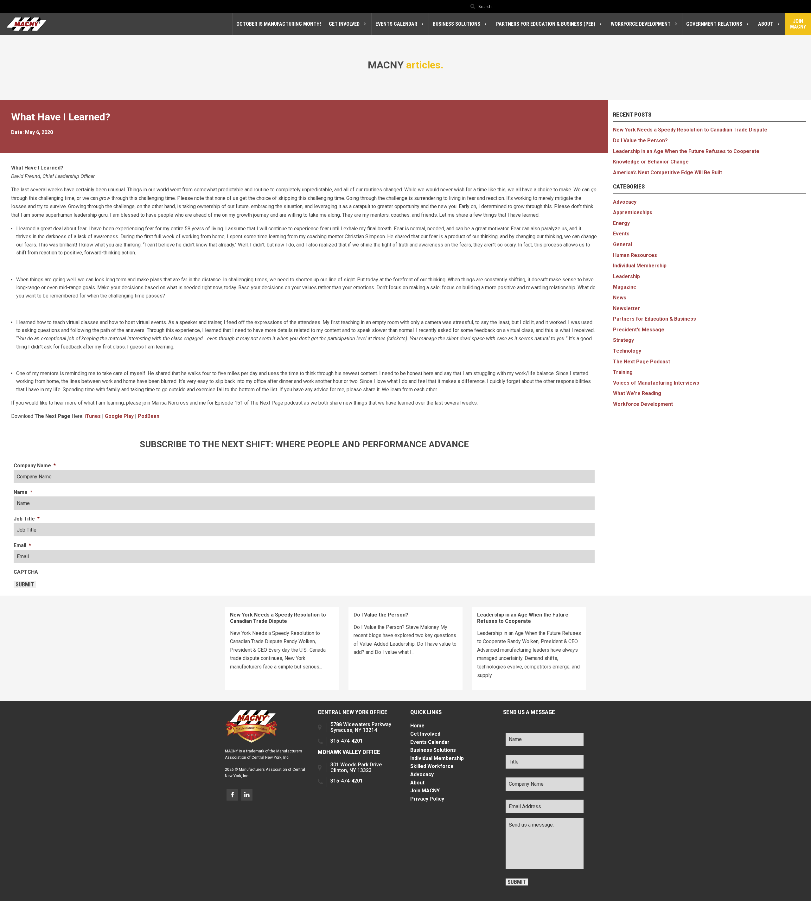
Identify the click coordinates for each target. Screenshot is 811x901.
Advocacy (624, 202)
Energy (621, 223)
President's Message (638, 330)
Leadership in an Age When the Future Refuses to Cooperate (686, 151)
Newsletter (626, 308)
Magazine (624, 287)
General (622, 244)
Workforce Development (643, 404)
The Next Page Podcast (641, 362)
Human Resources (635, 255)
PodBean (148, 416)
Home (417, 726)
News (619, 298)
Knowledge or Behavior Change (651, 162)
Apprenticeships (632, 212)
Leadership (626, 276)
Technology (627, 351)
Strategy (623, 340)
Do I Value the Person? (640, 140)
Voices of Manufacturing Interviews (656, 383)
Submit (25, 584)
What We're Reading (637, 393)
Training (623, 372)
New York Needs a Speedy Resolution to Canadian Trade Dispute (690, 130)
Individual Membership (640, 266)
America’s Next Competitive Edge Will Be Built (667, 172)
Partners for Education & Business (654, 319)
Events (621, 234)
